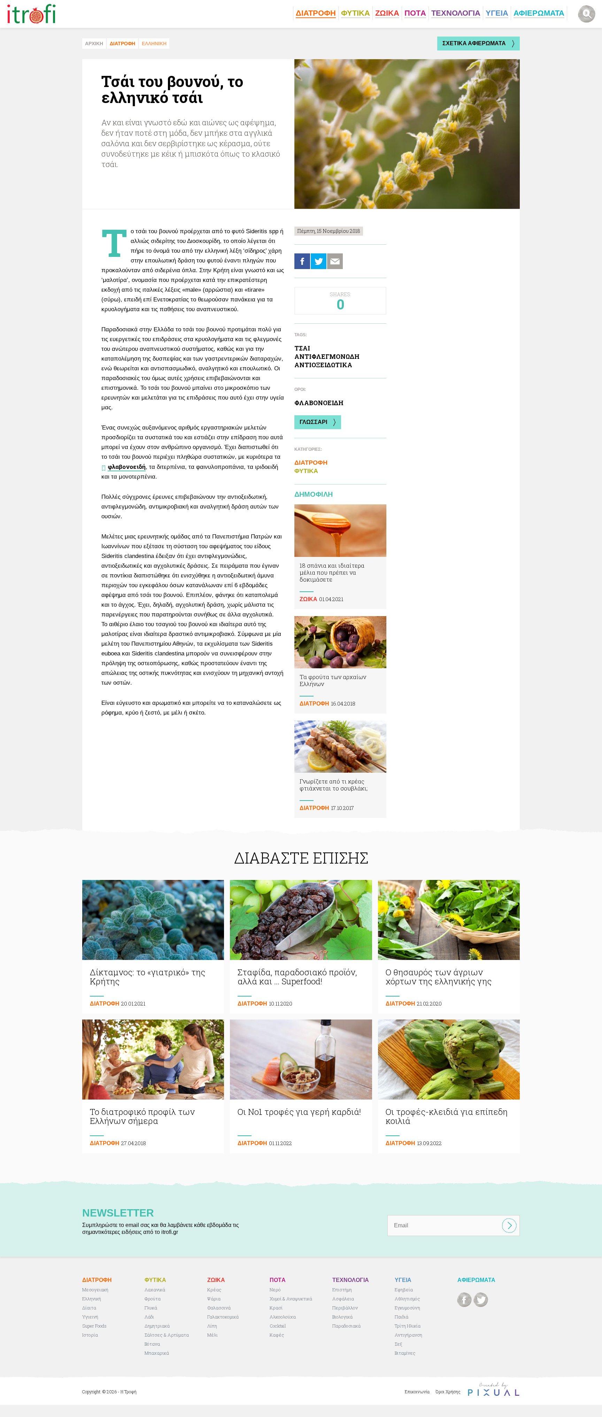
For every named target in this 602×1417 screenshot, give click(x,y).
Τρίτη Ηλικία (407, 1326)
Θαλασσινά (219, 1308)
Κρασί (276, 1308)
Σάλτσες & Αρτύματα (167, 1335)
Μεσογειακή (95, 1289)
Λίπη (212, 1326)
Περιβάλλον (345, 1308)
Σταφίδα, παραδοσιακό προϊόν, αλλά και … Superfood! (301, 947)
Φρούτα (153, 1299)
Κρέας (214, 1289)
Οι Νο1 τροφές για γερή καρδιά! (301, 1086)
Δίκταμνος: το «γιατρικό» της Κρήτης (153, 947)
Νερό (275, 1289)
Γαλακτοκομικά (223, 1317)
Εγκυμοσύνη (407, 1308)
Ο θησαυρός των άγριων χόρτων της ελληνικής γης (449, 947)
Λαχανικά (155, 1289)
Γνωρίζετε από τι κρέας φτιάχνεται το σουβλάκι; (340, 769)
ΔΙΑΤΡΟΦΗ (122, 43)
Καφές (277, 1335)
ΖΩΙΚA (308, 599)
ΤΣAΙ (302, 348)
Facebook (302, 261)
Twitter (318, 261)
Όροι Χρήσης (448, 1391)
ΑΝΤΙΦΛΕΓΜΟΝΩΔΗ (327, 356)
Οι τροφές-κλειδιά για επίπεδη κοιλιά (449, 1086)
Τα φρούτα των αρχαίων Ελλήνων (340, 665)
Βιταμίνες (405, 1353)
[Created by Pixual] (494, 1389)
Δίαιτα (89, 1308)
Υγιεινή (90, 1317)
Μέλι (212, 1335)
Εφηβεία (404, 1289)
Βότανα (152, 1344)
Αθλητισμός (407, 1299)
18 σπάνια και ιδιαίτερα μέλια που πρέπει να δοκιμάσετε (340, 556)
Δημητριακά (157, 1326)
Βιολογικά (342, 1317)
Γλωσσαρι (313, 422)
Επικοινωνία (417, 1391)
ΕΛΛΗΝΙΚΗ (154, 43)
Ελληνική (91, 1299)
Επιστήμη (342, 1289)
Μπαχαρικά (157, 1353)
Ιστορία (90, 1335)
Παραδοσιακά (346, 1326)
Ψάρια (214, 1299)
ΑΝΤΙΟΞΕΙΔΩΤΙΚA (323, 365)
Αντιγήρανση (408, 1335)
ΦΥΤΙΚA (306, 470)
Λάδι (149, 1317)
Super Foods (94, 1326)
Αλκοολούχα (283, 1317)
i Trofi (31, 13)
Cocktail (278, 1326)
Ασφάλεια (343, 1299)
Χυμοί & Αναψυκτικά (291, 1299)
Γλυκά (151, 1308)
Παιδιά (401, 1317)
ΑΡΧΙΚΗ (94, 43)
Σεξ (398, 1344)
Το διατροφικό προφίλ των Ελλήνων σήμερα (153, 1086)
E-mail (335, 261)
